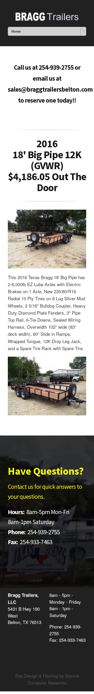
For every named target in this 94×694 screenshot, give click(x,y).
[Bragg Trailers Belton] (47, 15)
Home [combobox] (16, 31)
